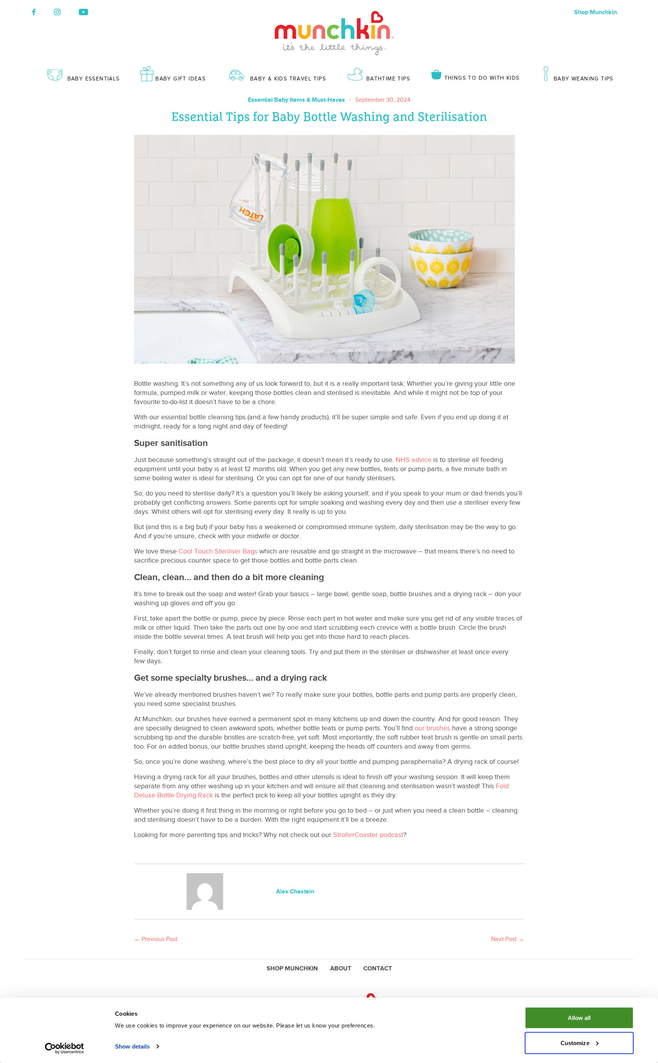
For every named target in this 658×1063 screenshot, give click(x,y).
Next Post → (507, 939)
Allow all (579, 1018)
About (340, 968)
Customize (575, 1042)
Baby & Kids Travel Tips (288, 79)
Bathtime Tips (388, 79)
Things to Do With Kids (481, 78)
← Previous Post (155, 939)
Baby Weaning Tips (583, 79)
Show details (132, 1046)
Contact (377, 968)
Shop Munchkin (595, 12)
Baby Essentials (93, 79)
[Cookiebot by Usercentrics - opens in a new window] (64, 1048)
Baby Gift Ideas (180, 79)
